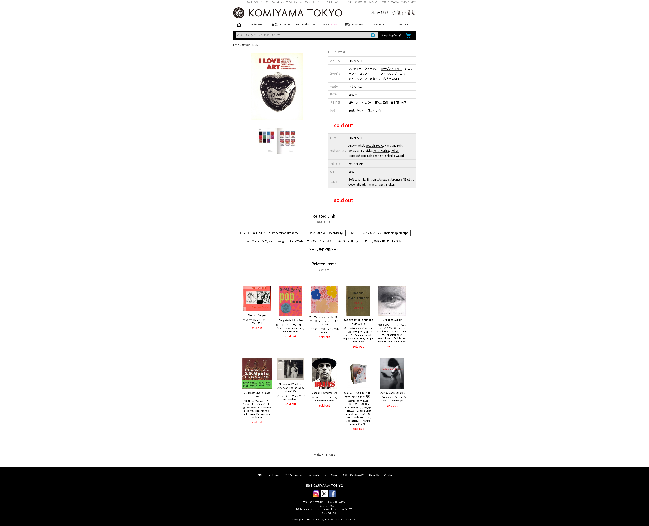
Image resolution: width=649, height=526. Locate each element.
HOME (236, 45)
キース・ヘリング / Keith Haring (265, 241)
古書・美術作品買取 (353, 475)
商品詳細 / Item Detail (252, 45)
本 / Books (256, 24)
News (330, 24)
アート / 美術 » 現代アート (324, 249)
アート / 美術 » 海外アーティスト (382, 241)
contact (403, 24)
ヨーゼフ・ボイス (391, 68)
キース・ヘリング (386, 73)
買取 (354, 24)
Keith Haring (381, 150)
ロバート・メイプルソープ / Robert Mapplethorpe (269, 233)
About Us (379, 24)
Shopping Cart (391, 35)
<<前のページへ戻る (324, 454)
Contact (388, 475)
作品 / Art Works (281, 24)
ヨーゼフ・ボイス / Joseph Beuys (324, 233)
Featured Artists (305, 24)
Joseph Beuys (374, 145)
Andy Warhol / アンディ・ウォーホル (311, 241)
